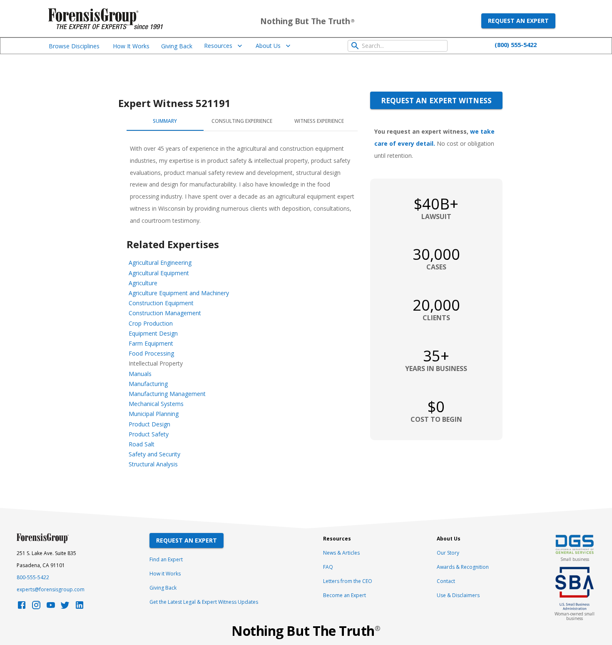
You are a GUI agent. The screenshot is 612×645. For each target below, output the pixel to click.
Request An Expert (186, 540)
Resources (218, 46)
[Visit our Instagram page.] (36, 607)
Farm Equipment (151, 343)
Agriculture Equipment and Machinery (179, 293)
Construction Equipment (161, 303)
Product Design (149, 424)
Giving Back (176, 46)
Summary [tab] (165, 121)
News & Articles (341, 552)
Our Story (448, 552)
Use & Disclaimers (458, 595)
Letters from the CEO (347, 581)
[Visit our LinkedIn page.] (80, 607)
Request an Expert (518, 21)
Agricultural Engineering (160, 262)
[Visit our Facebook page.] (22, 607)
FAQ (328, 566)
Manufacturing (148, 384)
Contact (446, 581)
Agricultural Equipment (159, 273)
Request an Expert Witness (436, 100)
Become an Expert (344, 595)
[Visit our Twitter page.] (65, 607)
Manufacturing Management (167, 394)
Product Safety (149, 434)
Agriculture (143, 283)
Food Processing (151, 353)
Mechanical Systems (156, 404)
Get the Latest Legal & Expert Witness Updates (203, 601)
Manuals (140, 374)
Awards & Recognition (463, 566)
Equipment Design (153, 333)
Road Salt (141, 444)
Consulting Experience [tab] (241, 121)
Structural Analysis (153, 464)
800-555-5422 (33, 577)
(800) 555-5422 (516, 44)
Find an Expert (166, 559)
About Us (268, 46)
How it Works (165, 573)
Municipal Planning (154, 414)
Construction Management (165, 313)
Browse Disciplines (74, 46)
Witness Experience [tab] (319, 121)
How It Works (131, 46)
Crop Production (151, 323)
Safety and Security (154, 454)
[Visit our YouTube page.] (51, 607)
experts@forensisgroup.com (51, 589)
